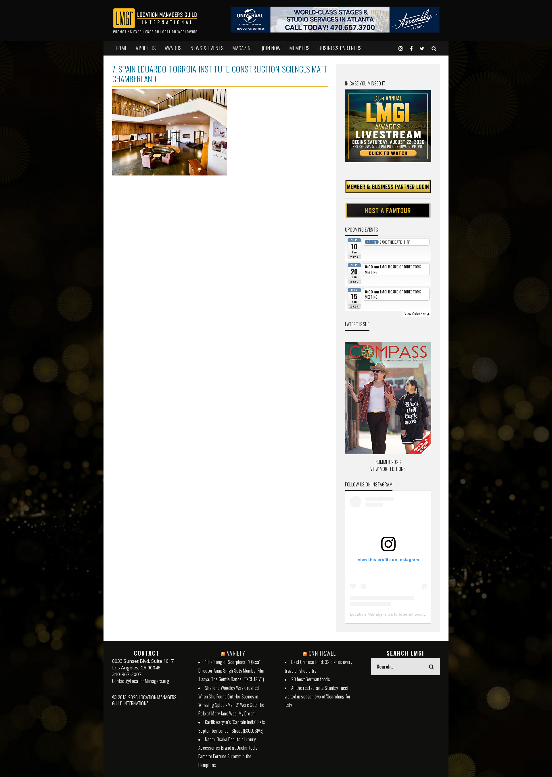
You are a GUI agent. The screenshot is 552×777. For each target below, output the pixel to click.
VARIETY (236, 653)
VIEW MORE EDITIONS (388, 468)
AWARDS (173, 48)
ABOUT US (146, 48)
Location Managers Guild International (386, 614)
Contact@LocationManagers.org (140, 680)
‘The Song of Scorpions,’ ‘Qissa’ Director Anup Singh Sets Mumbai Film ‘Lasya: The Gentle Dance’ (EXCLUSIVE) (231, 670)
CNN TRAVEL (322, 653)
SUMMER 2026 (388, 462)
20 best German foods (310, 679)
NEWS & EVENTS (207, 48)
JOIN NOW (271, 48)
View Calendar (415, 313)
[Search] (434, 48)
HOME (121, 48)
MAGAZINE (242, 48)
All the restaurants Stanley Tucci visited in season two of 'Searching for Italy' (318, 696)
